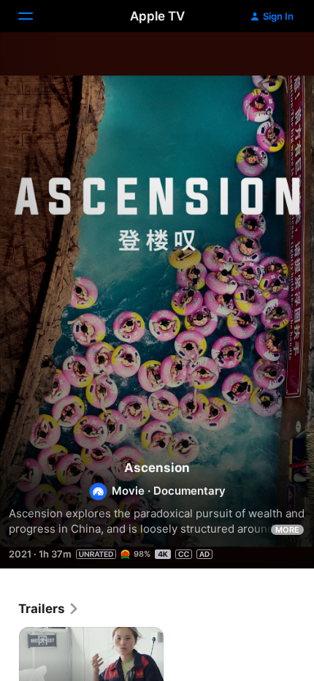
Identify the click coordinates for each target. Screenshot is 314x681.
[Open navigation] (34, 16)
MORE (287, 530)
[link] (49, 609)
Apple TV (157, 16)
